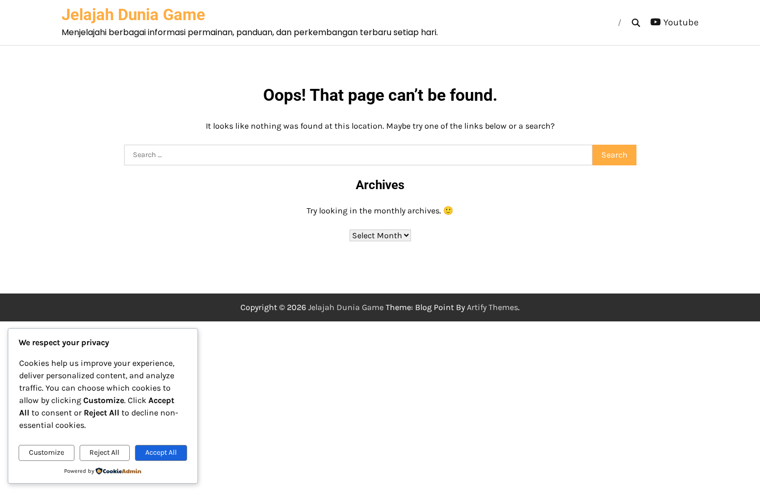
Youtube (680, 22)
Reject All (104, 452)
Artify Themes (492, 307)
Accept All (161, 452)
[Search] (636, 22)
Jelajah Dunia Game (133, 14)
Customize (46, 452)
